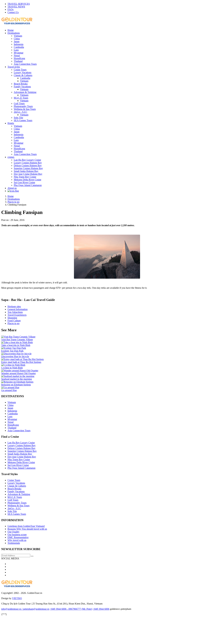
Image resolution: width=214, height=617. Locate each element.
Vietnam (18, 35)
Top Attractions (15, 312)
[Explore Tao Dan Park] (13, 348)
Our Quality (13, 531)
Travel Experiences (17, 315)
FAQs (10, 9)
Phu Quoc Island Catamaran (28, 185)
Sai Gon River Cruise (24, 182)
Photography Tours (23, 106)
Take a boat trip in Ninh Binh (15, 345)
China (17, 38)
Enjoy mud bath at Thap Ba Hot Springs (21, 362)
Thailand (18, 61)
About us (12, 188)
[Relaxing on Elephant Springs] (17, 381)
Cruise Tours (20, 69)
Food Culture (14, 320)
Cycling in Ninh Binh (12, 367)
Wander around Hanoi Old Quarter (18, 373)
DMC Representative (18, 537)
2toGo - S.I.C (20, 112)
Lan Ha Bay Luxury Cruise (27, 160)
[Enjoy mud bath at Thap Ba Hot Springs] (22, 359)
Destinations (14, 33)
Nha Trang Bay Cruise (25, 176)
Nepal (17, 55)
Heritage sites (14, 306)
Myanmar (18, 52)
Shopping (12, 317)
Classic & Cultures (23, 75)
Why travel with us (17, 540)
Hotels (11, 123)
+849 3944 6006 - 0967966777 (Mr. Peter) (71, 609)
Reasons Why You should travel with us (27, 529)
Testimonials (14, 543)
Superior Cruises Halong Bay (28, 168)
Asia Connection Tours (25, 64)
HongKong (19, 58)
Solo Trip (18, 117)
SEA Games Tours (23, 120)
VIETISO (17, 598)
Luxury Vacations (22, 72)
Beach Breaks (21, 83)
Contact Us (13, 12)
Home (11, 30)
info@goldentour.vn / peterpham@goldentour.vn (25, 609)
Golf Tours (19, 103)
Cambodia (19, 47)
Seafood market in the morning (16, 379)
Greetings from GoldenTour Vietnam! (26, 526)
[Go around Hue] (10, 387)
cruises (11, 157)
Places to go (13, 323)
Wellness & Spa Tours (25, 109)
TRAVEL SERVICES (19, 4)
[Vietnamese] (13, 191)
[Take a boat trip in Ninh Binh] (17, 342)
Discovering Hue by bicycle (15, 356)
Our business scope (17, 534)
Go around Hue (9, 390)
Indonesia (18, 44)
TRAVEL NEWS (16, 6)
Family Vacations (22, 86)
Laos (16, 50)
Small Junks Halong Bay (26, 171)
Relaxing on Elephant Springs (16, 384)
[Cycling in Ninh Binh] (13, 365)
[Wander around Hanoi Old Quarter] (19, 370)
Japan (16, 41)
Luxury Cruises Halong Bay (28, 162)
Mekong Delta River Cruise (27, 179)
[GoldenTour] (17, 586)
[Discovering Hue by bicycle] (16, 353)
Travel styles (14, 66)
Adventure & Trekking (25, 92)
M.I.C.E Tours (21, 97)
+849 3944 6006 (101, 609)
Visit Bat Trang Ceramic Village (17, 339)
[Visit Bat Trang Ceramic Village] (18, 336)
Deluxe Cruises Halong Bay (28, 165)
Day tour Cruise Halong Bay (28, 174)
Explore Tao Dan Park (12, 350)
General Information (18, 309)
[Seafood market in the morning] (17, 376)
